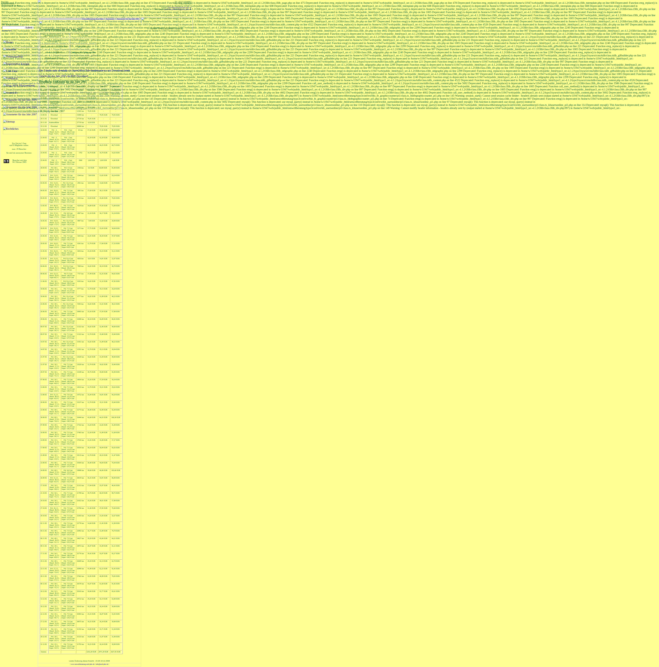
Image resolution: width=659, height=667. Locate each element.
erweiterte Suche (7, 30)
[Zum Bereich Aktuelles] (167, 23)
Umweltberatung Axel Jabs (92, 19)
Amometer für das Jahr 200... (128, 19)
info (102, 664)
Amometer (110, 19)
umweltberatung (179, 7)
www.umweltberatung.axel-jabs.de (178, 9)
